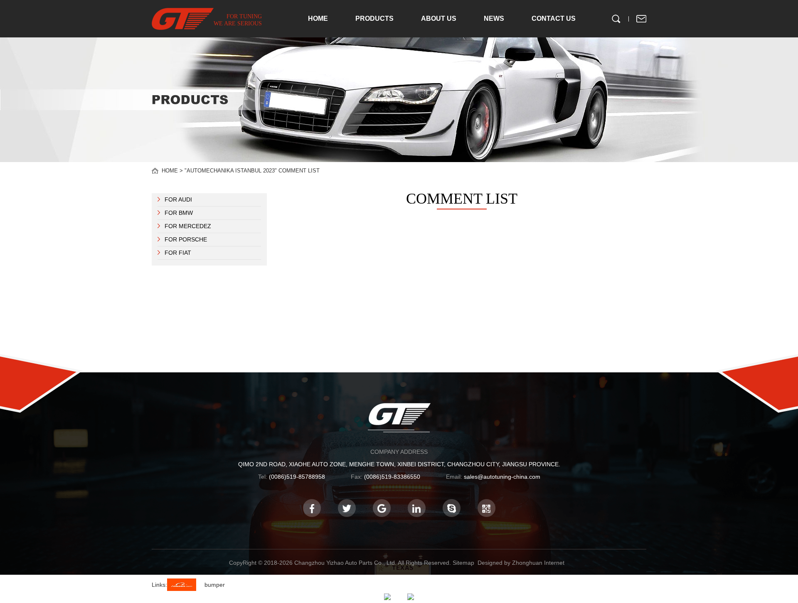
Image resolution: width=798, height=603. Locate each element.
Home (170, 170)
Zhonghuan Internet (538, 562)
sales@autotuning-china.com (502, 476)
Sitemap (463, 562)
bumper (214, 584)
